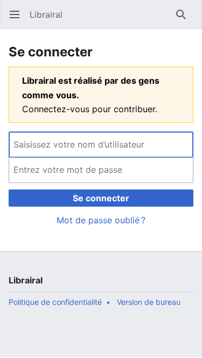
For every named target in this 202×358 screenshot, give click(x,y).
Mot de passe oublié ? (101, 220)
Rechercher (184, 19)
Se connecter (101, 198)
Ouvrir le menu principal (18, 19)
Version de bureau (148, 301)
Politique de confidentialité (55, 301)
